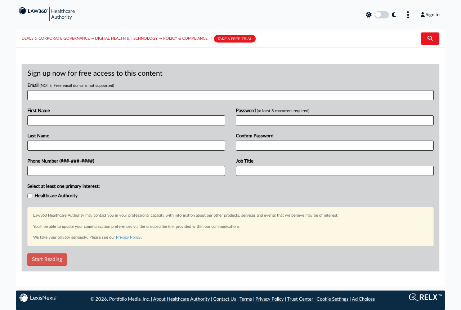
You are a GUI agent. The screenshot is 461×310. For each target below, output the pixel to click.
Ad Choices (363, 299)
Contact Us (224, 299)
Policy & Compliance (185, 38)
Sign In (432, 15)
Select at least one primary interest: (63, 186)
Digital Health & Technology (126, 38)
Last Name (38, 136)
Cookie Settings (333, 299)
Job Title (245, 161)
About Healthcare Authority (181, 299)
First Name (38, 110)
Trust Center (300, 299)
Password (272, 110)
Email (70, 85)
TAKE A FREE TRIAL (235, 39)
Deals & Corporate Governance (56, 38)
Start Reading (47, 259)
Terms (246, 299)
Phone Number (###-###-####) (60, 161)
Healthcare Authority (56, 196)
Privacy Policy (128, 237)
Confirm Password (254, 136)
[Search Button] (430, 38)
